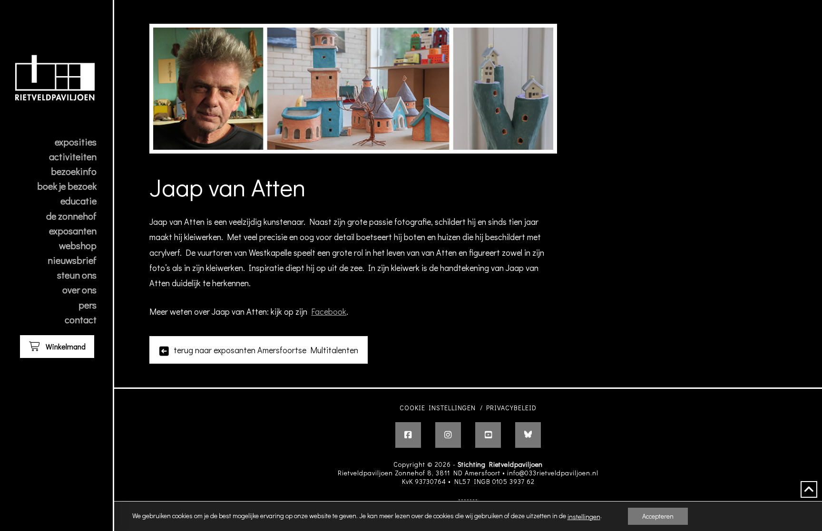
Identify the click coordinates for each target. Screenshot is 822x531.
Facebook (328, 311)
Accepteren (658, 516)
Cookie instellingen (438, 407)
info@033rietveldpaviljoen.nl (552, 472)
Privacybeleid (511, 407)
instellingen (584, 516)
